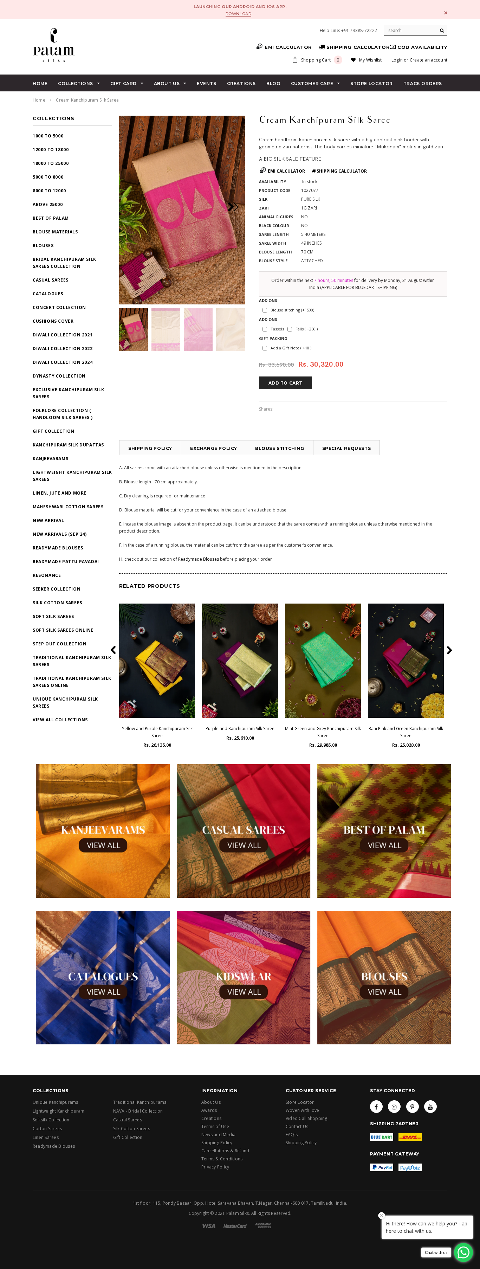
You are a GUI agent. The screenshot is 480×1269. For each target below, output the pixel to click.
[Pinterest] (412, 1106)
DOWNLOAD (238, 13)
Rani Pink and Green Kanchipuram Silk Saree (406, 732)
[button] (236, 206)
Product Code (274, 190)
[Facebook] (376, 1106)
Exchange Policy (213, 448)
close (445, 12)
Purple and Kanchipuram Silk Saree (240, 729)
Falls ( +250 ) (307, 328)
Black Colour (274, 225)
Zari (264, 208)
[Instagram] (394, 1106)
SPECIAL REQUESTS (346, 448)
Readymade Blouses (198, 559)
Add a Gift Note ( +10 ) (291, 347)
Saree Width (272, 243)
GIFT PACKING (273, 338)
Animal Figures (276, 216)
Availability (272, 181)
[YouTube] (430, 1106)
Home (39, 100)
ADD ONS (268, 300)
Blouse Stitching (279, 448)
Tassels (277, 328)
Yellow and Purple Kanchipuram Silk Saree (157, 732)
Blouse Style (273, 260)
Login (397, 60)
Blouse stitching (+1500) (292, 310)
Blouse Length (275, 252)
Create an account (428, 60)
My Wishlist (370, 60)
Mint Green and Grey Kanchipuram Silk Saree (323, 732)
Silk (263, 199)
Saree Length (274, 234)
